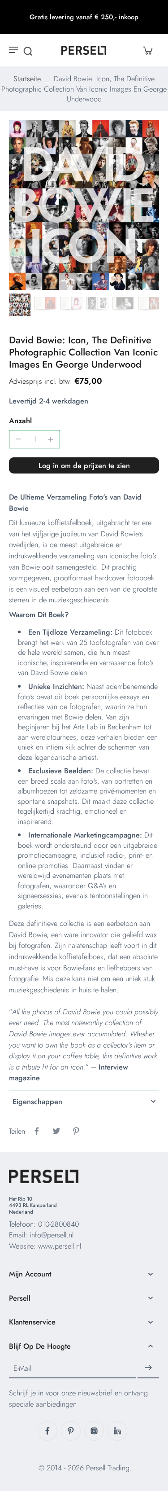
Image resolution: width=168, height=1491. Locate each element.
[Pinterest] (71, 1431)
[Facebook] (47, 1431)
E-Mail (22, 1368)
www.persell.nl (59, 1246)
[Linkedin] (117, 1431)
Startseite (27, 78)
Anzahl (20, 420)
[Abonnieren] (148, 1368)
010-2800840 (58, 1224)
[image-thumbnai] (19, 305)
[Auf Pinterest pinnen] (76, 1131)
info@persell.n (51, 1234)
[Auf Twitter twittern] (56, 1131)
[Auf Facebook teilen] (37, 1131)
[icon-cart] (147, 50)
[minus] (18, 439)
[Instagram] (94, 1431)
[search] (28, 50)
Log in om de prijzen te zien (84, 465)
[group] (84, 205)
